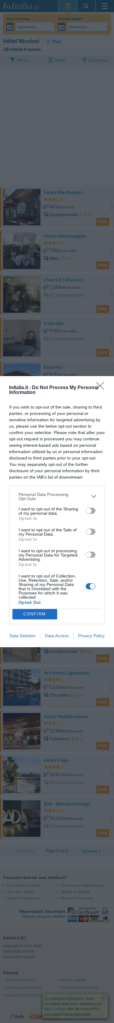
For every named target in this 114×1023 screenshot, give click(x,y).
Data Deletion (22, 635)
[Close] (102, 388)
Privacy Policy (91, 635)
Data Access (57, 635)
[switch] (90, 511)
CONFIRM (34, 614)
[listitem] (57, 496)
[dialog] (57, 511)
